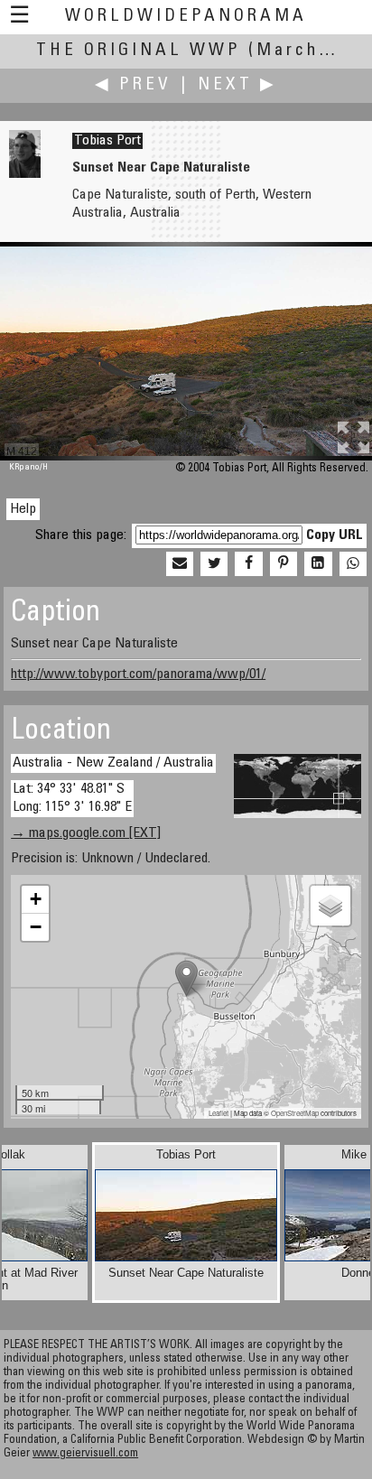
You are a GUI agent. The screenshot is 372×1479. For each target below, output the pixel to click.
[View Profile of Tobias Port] (25, 174)
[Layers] (330, 906)
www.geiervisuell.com (85, 1454)
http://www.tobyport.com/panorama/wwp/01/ (138, 674)
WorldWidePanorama (186, 16)
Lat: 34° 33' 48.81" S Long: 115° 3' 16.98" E (72, 798)
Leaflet (218, 1113)
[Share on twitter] (214, 564)
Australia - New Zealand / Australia (113, 763)
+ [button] (36, 899)
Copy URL (334, 535)
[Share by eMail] (180, 564)
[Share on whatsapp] (353, 564)
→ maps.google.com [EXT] (86, 833)
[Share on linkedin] (318, 564)
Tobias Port (107, 141)
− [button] (36, 927)
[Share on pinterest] (283, 564)
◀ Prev (133, 85)
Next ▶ (237, 85)
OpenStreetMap (295, 1113)
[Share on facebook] (248, 564)
